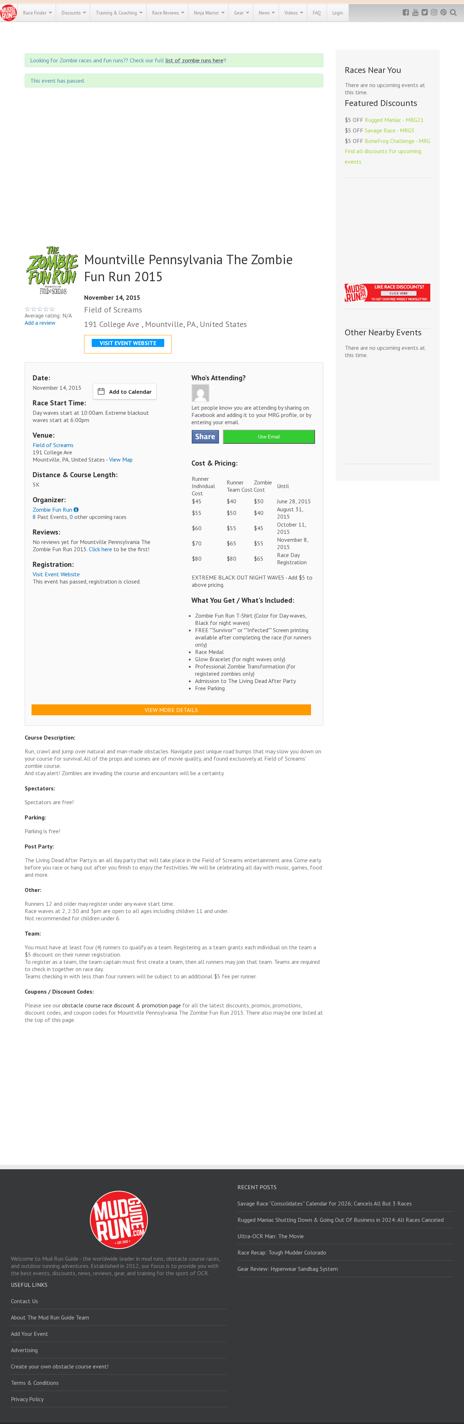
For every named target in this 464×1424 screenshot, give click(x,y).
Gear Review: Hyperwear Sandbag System (287, 1268)
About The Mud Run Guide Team (50, 1317)
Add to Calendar (130, 391)
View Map (121, 459)
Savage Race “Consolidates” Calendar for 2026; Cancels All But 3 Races (324, 1203)
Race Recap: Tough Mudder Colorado (281, 1252)
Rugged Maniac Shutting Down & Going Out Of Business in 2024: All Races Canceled (340, 1219)
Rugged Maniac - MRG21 (394, 119)
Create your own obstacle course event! (59, 1366)
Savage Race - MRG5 (390, 130)
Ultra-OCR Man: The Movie (270, 1236)
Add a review (40, 322)
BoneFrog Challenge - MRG (397, 140)
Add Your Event (29, 1333)
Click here (100, 549)
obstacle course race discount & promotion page (121, 1005)
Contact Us (24, 1301)
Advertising (24, 1350)
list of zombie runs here (194, 60)
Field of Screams (53, 445)
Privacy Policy (27, 1399)
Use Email (269, 436)
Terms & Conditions (35, 1382)
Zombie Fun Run (52, 509)
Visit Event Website (56, 574)
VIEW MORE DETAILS (171, 709)
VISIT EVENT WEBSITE (128, 343)
